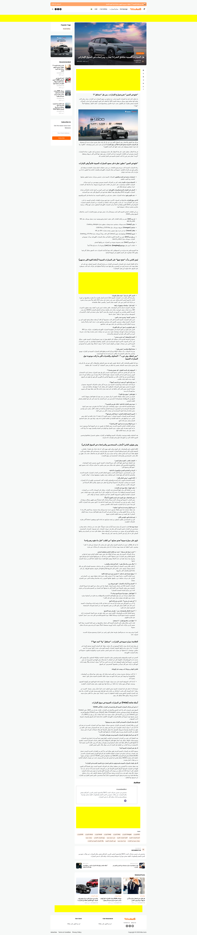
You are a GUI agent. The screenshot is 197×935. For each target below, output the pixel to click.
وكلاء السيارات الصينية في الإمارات (96, 841)
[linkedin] (143, 83)
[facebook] (143, 70)
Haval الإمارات (98, 834)
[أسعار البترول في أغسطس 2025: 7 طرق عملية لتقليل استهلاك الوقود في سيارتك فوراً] (68, 80)
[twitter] (143, 73)
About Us (133, 922)
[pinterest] (143, 77)
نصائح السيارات (118, 896)
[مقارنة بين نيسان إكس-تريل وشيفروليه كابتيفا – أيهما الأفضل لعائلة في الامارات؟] (87, 886)
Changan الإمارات (127, 834)
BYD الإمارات (137, 834)
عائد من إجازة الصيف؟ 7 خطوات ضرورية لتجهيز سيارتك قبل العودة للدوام (125, 4)
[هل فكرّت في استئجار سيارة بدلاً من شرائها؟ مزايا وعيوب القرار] (134, 886)
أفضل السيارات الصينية (122, 837)
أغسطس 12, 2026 (56, 4)
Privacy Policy (76, 932)
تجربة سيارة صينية (111, 837)
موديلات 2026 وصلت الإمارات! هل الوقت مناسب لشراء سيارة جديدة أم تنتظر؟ (110, 899)
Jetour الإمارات (89, 834)
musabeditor (137, 60)
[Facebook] (60, 9)
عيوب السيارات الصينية (111, 841)
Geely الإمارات (107, 834)
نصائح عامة (142, 896)
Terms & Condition (64, 932)
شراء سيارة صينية (122, 841)
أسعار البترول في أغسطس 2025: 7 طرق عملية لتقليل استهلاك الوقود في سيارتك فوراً (58, 80)
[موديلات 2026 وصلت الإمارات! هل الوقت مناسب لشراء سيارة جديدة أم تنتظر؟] (110, 886)
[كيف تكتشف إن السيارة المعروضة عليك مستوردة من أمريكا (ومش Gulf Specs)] (68, 105)
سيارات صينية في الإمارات (134, 841)
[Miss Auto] (135, 9)
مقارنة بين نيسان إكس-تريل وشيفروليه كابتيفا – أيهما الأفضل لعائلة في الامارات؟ (88, 899)
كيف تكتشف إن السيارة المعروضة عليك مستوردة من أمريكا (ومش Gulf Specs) (58, 106)
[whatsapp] (143, 86)
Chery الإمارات (116, 834)
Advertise (54, 932)
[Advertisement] (151, 18)
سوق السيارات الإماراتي (99, 837)
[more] (143, 89)
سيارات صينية (89, 837)
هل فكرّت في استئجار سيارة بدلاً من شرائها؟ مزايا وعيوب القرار (136, 899)
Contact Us (127, 922)
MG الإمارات (80, 834)
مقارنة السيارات (140, 53)
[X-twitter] (58, 9)
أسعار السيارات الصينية (134, 837)
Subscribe (61, 138)
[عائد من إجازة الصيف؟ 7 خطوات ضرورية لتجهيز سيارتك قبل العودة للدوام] (144, 4)
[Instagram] (56, 9)
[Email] (125, 801)
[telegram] (143, 80)
